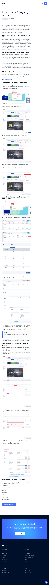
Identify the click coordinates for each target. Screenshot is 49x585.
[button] (45, 3)
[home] (4, 3)
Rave (26, 64)
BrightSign (25, 74)
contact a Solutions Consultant (20, 49)
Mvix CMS (27, 86)
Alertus (8, 66)
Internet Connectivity (7, 79)
